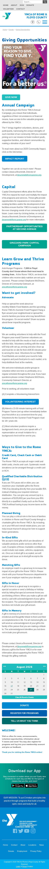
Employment (22, 851)
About (14, 5)
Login (18, 866)
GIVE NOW (11, 97)
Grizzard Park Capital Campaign (24, 244)
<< (4, 666)
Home (5, 5)
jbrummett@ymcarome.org (29, 175)
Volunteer (8, 9)
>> (44, 666)
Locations (32, 845)
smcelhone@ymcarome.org (14, 287)
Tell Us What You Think (24, 721)
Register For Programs (24, 713)
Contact (20, 9)
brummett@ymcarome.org (29, 646)
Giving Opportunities (23, 30)
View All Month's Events (24, 697)
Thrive (24, 866)
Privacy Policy (35, 851)
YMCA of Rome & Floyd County (35, 15)
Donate (30, 5)
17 (12, 686)
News (41, 845)
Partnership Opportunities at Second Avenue (24, 227)
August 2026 (24, 666)
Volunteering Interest (20, 401)
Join (22, 5)
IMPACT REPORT (14, 158)
